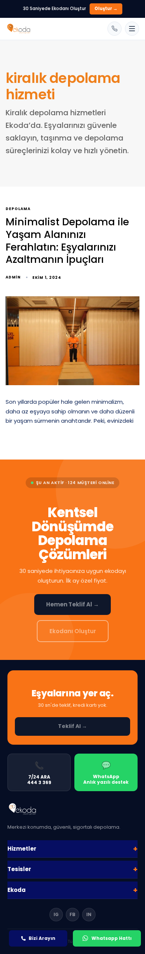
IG (56, 914)
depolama (18, 209)
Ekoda (72, 890)
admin (13, 277)
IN (88, 914)
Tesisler (72, 869)
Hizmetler (72, 849)
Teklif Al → (72, 726)
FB (72, 914)
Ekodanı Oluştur (72, 631)
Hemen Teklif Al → (72, 604)
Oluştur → (105, 9)
